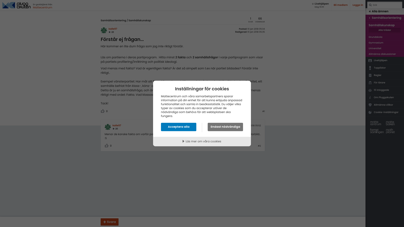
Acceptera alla (179, 127)
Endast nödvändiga (225, 127)
